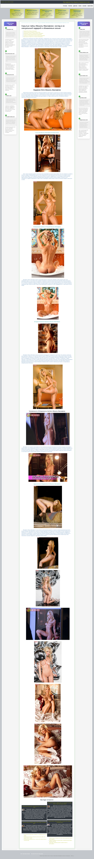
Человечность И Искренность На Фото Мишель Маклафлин (34, 35)
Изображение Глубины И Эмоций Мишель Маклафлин (33, 33)
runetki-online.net (10, 116)
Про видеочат (67, 2)
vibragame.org (9, 29)
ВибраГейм (90, 5)
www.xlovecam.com (9, 53)
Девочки (75, 5)
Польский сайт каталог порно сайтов (37, 853)
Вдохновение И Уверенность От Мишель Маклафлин (33, 36)
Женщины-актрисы (32, 10)
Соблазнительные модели (47, 11)
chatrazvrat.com (10, 74)
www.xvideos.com (84, 52)
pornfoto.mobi (83, 97)
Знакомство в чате (84, 2)
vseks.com (82, 29)
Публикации (17, 10)
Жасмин (84, 5)
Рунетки (70, 5)
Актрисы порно (62, 10)
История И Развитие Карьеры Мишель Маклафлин (33, 34)
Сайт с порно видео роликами (25, 853)
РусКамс (65, 5)
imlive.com (8, 95)
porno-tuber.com (84, 75)
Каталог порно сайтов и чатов (7, 1)
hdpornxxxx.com (84, 119)
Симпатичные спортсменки (77, 11)
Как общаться (75, 2)
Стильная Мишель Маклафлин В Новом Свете (32, 32)
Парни (79, 5)
